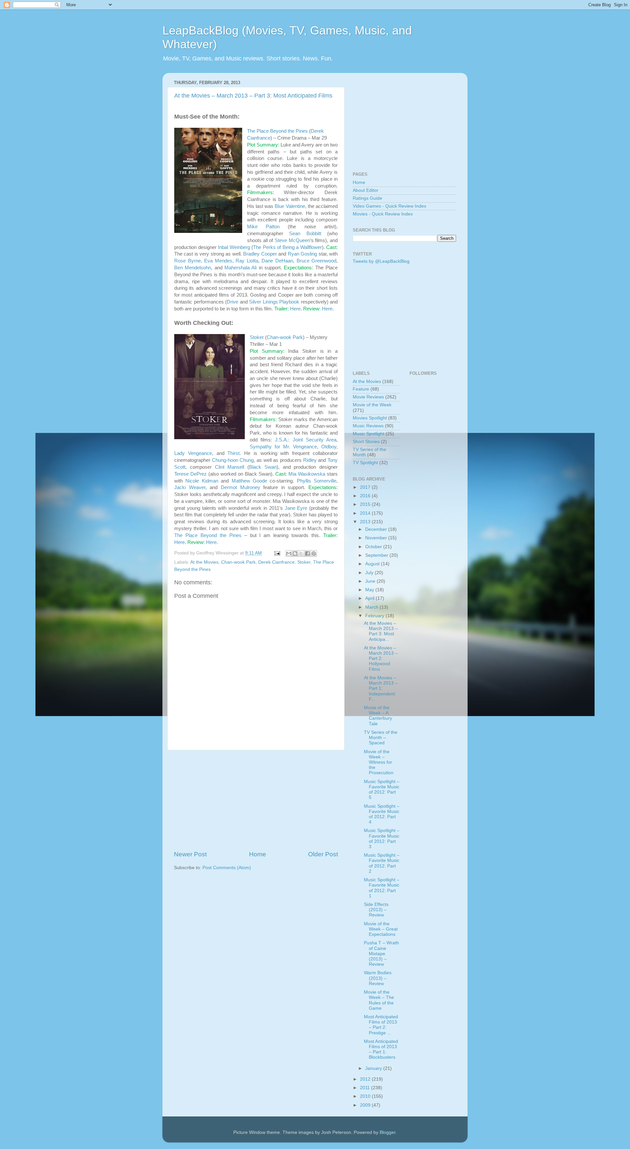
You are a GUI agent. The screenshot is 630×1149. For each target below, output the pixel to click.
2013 (366, 521)
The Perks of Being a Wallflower (287, 247)
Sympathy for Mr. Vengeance (283, 446)
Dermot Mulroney (240, 487)
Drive (232, 301)
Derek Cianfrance (276, 562)
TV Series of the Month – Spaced (380, 737)
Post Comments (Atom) (226, 867)
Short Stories (366, 441)
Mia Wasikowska (306, 474)
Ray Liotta (247, 260)
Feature (361, 389)
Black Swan (263, 467)
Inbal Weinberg (234, 247)
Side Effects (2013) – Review (376, 909)
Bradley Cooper (260, 254)
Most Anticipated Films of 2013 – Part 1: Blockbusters (381, 1049)
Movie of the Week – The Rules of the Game (379, 1000)
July (370, 572)
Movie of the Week (372, 404)
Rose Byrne (187, 260)
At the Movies (204, 562)
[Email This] (288, 553)
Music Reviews (368, 425)
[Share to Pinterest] (313, 553)
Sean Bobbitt (305, 233)
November (376, 537)
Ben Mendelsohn (192, 267)
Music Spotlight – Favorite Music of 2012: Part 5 (381, 789)
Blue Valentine (290, 206)
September (377, 555)
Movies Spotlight (370, 418)
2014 (366, 513)
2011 (365, 1087)
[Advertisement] (256, 800)
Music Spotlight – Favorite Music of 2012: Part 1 (381, 887)
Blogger (387, 1132)
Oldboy (328, 446)
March (372, 607)
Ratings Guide (367, 198)
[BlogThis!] (295, 553)
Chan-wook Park (285, 337)
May (370, 589)
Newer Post (190, 854)
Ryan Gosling (302, 254)
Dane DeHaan (277, 260)
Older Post (323, 854)
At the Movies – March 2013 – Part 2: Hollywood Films (381, 658)
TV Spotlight (365, 462)
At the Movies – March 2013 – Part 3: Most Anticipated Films (253, 95)
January (374, 1068)
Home (257, 854)
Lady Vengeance (193, 453)
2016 (366, 495)
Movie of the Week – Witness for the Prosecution (378, 762)
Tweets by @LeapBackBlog (381, 261)
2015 (366, 504)
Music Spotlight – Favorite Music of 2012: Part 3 (381, 838)
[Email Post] (277, 553)
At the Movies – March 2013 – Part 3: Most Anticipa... (381, 631)
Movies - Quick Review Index (383, 214)
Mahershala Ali (240, 267)
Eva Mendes (218, 260)
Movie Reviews (368, 396)
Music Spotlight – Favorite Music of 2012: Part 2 (381, 863)
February (375, 615)
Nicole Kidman (201, 481)
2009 (366, 1105)
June (371, 581)
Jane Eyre (296, 508)
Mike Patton (263, 226)
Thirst (233, 453)
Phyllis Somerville (316, 481)
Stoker (257, 337)
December (376, 529)
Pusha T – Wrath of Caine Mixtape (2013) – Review (381, 953)
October (374, 546)
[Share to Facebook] (307, 553)
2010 (366, 1096)
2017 (366, 487)
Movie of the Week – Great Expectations (381, 929)
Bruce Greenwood (317, 260)
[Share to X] (301, 553)
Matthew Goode (249, 481)
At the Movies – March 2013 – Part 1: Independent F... (381, 688)
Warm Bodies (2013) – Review (377, 978)
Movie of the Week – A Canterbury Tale (378, 715)
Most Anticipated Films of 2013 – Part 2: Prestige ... (381, 1024)
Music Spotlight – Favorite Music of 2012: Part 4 (381, 814)
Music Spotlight (368, 433)
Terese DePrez (190, 474)
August (373, 563)
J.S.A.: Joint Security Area (305, 439)
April (370, 598)
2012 (366, 1079)
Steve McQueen (292, 240)
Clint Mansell (229, 467)
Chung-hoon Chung (233, 460)
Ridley (310, 460)
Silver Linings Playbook (274, 301)
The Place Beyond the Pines (277, 131)
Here (295, 308)
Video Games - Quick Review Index (389, 206)
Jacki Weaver (189, 487)
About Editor (365, 190)
